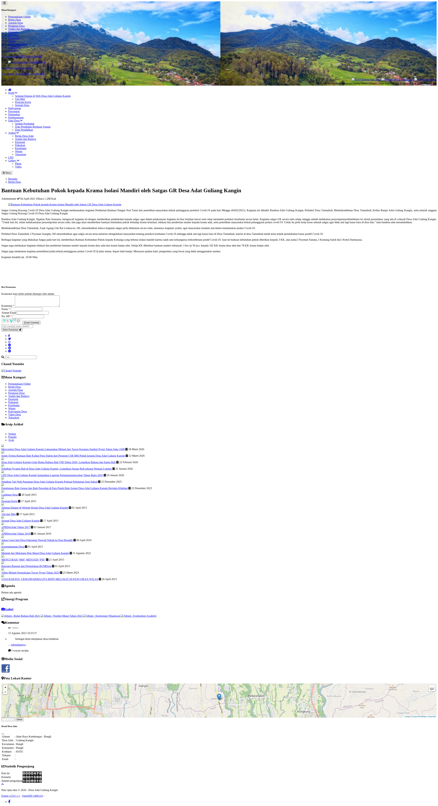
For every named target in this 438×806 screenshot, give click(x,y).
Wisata (11, 41)
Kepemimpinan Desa (12, 546)
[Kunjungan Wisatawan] (404, 79)
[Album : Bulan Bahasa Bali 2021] (21, 615)
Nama (5, 309)
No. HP (6, 316)
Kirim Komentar (11, 329)
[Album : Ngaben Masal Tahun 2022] (62, 615)
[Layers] (432, 688)
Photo (18, 163)
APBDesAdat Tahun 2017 (15, 527)
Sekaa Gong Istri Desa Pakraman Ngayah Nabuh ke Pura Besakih (37, 540)
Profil (11, 92)
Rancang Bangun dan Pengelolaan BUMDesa (26, 566)
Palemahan (14, 114)
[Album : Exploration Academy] (139, 615)
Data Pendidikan (24, 129)
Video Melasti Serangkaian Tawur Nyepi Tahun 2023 (30, 572)
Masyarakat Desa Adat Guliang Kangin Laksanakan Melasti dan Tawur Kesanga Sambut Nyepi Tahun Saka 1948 (63, 449)
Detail (19, 719)
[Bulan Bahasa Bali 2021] (342, 79)
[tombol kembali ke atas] (2, 784)
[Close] (2, 733)
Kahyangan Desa (17, 44)
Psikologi (13, 35)
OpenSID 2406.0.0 (32, 795)
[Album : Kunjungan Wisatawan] (102, 615)
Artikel (12, 132)
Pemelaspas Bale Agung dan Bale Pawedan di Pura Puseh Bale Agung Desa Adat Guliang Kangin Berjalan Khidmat (64, 488)
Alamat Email (9, 312)
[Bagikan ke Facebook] (9, 335)
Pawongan (14, 111)
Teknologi (13, 50)
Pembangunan (16, 117)
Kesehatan (14, 38)
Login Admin (31, 56)
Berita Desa (14, 19)
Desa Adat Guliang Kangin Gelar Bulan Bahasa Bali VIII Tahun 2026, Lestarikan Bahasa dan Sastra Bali (58, 462)
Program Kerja (23, 102)
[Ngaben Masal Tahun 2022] (373, 79)
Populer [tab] (12, 436)
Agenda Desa (15, 22)
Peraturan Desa (16, 25)
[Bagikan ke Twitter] (9, 338)
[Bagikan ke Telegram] (9, 345)
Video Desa (14, 47)
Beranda (12, 178)
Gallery (12, 160)
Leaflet (407, 716)
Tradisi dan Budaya (18, 29)
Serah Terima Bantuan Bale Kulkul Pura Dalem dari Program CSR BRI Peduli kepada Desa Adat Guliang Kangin (63, 455)
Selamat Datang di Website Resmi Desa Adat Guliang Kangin (34, 507)
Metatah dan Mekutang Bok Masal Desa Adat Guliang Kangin (35, 553)
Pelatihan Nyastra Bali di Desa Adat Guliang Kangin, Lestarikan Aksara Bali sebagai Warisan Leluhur (56, 468)
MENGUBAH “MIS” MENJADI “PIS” (23, 559)
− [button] (5, 692)
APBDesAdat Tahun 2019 (15, 533)
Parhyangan (14, 108)
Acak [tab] (11, 440)
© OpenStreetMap (419, 716)
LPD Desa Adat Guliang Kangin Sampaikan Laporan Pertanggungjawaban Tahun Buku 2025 (52, 475)
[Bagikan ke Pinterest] (9, 348)
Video (18, 166)
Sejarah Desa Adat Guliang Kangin (20, 520)
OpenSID (432, 716)
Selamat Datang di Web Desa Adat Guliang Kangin (43, 96)
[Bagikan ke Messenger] (9, 351)
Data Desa (14, 120)
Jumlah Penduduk (24, 123)
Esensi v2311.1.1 (10, 795)
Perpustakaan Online (19, 16)
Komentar (7, 305)
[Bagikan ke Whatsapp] (9, 341)
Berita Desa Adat (24, 136)
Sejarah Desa (22, 105)
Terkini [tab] (12, 433)
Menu (8, 173)
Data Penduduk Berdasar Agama (32, 126)
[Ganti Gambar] (31, 322)
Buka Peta (8, 719)
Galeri (9, 609)
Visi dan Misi (8, 514)
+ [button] (5, 687)
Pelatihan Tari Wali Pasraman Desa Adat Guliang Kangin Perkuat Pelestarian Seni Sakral (49, 481)
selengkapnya (18, 632)
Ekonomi (13, 32)
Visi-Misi (20, 99)
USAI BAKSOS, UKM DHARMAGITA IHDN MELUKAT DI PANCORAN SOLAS (49, 579)
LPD (11, 157)
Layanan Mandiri (11, 56)
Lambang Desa (9, 494)
